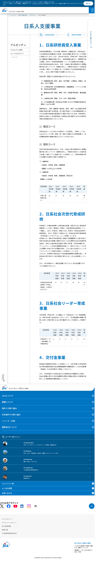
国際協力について (9, 427)
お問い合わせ (7, 493)
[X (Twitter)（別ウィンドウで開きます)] (2, 506)
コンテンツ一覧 (8, 483)
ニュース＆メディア (17, 53)
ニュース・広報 (8, 420)
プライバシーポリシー (38, 3)
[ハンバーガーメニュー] (92, 9)
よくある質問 (7, 488)
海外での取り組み (9, 408)
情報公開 (5, 530)
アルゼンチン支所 (16, 50)
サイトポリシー (7, 519)
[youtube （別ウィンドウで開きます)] (15, 506)
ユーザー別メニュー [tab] (13, 437)
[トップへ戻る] (91, 506)
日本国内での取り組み (11, 414)
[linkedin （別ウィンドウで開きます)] (22, 506)
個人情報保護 (6, 526)
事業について (7, 402)
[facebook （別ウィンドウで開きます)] (8, 506)
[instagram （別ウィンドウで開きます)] (29, 506)
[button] (48, 35)
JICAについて (7, 395)
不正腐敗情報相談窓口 (9, 533)
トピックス (15, 57)
